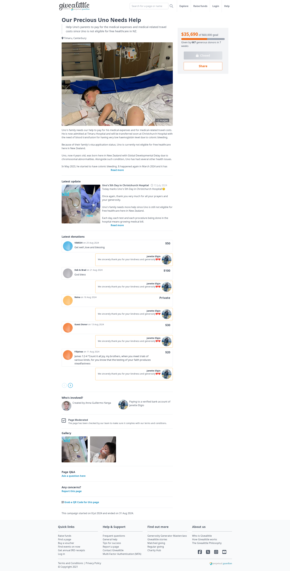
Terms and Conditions (71, 563)
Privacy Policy (93, 563)
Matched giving (156, 543)
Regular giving (155, 546)
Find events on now (69, 546)
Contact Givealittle (113, 550)
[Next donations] (70, 385)
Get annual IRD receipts (71, 550)
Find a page (64, 539)
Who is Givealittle (202, 535)
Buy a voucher (66, 543)
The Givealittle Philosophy (207, 543)
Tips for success (112, 543)
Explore (183, 6)
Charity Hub (154, 550)
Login (215, 6)
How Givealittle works (204, 539)
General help (110, 539)
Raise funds (200, 6)
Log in (61, 554)
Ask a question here (73, 476)
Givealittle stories (157, 539)
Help (227, 6)
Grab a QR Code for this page (81, 502)
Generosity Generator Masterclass (167, 535)
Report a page (111, 546)
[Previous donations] (64, 385)
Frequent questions (114, 535)
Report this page (72, 491)
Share (203, 66)
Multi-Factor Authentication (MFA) (122, 554)
